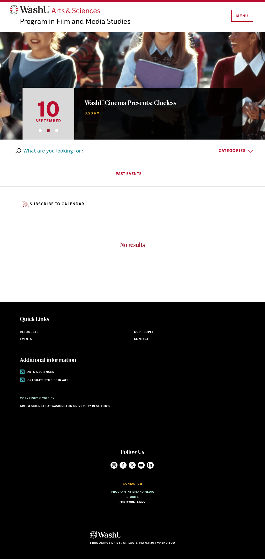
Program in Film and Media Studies (75, 22)
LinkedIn (150, 465)
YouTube (141, 465)
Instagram (114, 465)
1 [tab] (40, 130)
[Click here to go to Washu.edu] (106, 537)
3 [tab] (57, 130)
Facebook (123, 465)
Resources (29, 332)
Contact (141, 339)
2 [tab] (48, 130)
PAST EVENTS (129, 174)
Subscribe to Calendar (57, 204)
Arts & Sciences (40, 372)
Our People (144, 332)
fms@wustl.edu (133, 502)
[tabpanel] (132, 86)
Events (26, 339)
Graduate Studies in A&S (47, 380)
